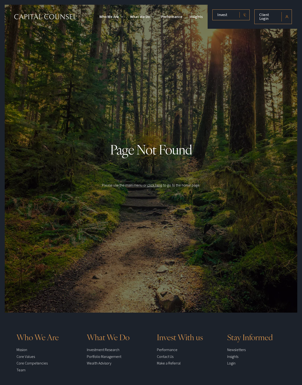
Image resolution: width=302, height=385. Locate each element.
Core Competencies (32, 363)
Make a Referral (169, 363)
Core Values (26, 356)
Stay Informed (250, 336)
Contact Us (165, 356)
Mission (22, 349)
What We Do (140, 16)
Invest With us (180, 336)
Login (231, 363)
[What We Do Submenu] (152, 16)
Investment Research (103, 349)
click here (154, 185)
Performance (171, 16)
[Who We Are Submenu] (121, 16)
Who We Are (109, 16)
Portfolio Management (104, 356)
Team (21, 370)
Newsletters (236, 349)
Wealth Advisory (99, 363)
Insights (196, 16)
